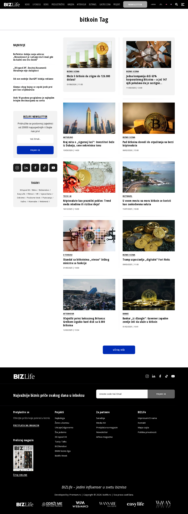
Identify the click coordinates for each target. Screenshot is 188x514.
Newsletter (102, 432)
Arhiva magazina (104, 436)
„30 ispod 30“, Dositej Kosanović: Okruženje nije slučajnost (30, 69)
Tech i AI (67, 196)
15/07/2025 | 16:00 (131, 209)
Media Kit (101, 422)
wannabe (32, 201)
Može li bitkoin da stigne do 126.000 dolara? (88, 78)
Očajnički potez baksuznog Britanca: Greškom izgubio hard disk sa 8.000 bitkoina (84, 321)
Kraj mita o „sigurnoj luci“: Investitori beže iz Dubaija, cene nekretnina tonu (88, 143)
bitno (34, 190)
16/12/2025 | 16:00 (71, 209)
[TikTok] (44, 168)
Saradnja (100, 418)
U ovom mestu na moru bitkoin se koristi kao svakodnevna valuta (147, 202)
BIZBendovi (61, 446)
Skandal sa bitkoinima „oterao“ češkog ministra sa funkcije (86, 261)
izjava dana (46, 194)
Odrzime (21, 197)
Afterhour (68, 313)
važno (23, 201)
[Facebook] (35, 168)
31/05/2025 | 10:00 (71, 268)
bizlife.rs (107, 494)
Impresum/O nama (147, 418)
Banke (126, 313)
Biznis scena (73, 71)
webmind (44, 201)
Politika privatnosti (147, 432)
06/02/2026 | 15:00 (131, 150)
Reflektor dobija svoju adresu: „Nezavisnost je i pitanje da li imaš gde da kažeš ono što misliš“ (33, 57)
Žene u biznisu (62, 422)
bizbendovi (44, 190)
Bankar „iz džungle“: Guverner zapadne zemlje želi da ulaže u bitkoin (145, 320)
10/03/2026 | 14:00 (71, 150)
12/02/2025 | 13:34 (71, 330)
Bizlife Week (61, 455)
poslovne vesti (33, 197)
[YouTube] (53, 168)
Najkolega (60, 418)
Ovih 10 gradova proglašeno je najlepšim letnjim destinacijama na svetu (33, 99)
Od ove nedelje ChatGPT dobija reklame (33, 78)
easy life (21, 194)
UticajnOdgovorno (64, 427)
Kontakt (142, 422)
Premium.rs (75, 494)
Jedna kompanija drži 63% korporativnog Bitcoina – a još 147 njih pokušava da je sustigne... (146, 79)
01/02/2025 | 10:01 (131, 326)
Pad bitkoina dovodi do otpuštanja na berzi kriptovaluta (148, 143)
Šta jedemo (60, 432)
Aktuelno (68, 137)
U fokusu (67, 254)
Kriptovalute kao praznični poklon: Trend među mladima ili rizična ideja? (87, 202)
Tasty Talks (61, 441)
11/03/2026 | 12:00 (134, 88)
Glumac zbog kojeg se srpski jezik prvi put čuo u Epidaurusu (32, 88)
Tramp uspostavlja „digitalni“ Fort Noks (146, 259)
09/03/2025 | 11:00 (131, 264)
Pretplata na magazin (107, 427)
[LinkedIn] (26, 168)
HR (37, 194)
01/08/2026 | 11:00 (75, 84)
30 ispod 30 (25, 190)
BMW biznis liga (62, 450)
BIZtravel (127, 196)
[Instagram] (17, 168)
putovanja (47, 197)
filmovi (31, 194)
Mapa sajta (143, 427)
